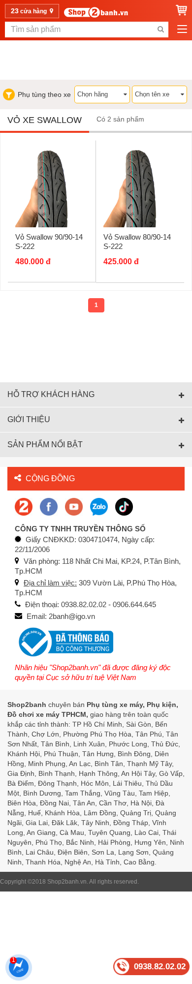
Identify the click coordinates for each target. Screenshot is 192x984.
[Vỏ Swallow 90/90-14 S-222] (51, 187)
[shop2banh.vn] (74, 506)
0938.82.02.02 (160, 966)
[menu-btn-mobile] (182, 29)
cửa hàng (29, 11)
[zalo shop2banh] (99, 506)
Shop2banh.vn (67, 881)
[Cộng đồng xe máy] (23, 506)
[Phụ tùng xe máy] (96, 12)
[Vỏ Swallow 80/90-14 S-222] (140, 187)
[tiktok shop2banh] (124, 506)
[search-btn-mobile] (160, 29)
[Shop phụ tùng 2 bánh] (49, 506)
